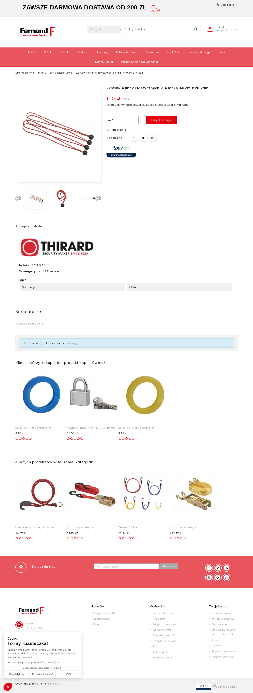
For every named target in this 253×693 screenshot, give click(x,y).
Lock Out (173, 52)
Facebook (209, 567)
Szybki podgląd (60, 373)
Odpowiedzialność (164, 635)
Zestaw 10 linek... (129, 527)
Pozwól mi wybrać (42, 674)
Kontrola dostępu (199, 52)
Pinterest (152, 137)
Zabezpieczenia (126, 52)
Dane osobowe (221, 613)
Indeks (24, 265)
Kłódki (48, 52)
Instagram (226, 577)
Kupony (216, 645)
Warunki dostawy (163, 613)
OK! (68, 674)
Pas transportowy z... (81, 527)
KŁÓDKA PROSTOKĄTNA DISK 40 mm (91, 427)
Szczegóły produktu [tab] (28, 226)
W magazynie (30, 271)
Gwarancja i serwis (164, 640)
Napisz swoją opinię (29, 323)
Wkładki (83, 52)
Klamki (64, 52)
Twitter (217, 567)
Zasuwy (102, 52)
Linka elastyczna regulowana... (35, 527)
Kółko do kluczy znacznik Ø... (34, 427)
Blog (96, 624)
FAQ (155, 646)
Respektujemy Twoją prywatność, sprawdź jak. (33, 662)
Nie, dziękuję (16, 674)
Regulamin (159, 618)
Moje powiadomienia (224, 651)
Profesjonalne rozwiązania (139, 62)
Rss (226, 567)
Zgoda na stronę (163, 657)
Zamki (32, 52)
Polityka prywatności (165, 624)
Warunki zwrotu (162, 629)
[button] (7, 686)
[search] (195, 29)
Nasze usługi (104, 62)
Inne (222, 52)
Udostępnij (134, 137)
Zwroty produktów (223, 618)
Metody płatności (163, 651)
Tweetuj (143, 137)
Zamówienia (219, 624)
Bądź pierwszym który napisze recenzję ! (51, 343)
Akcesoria (152, 52)
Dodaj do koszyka (161, 120)
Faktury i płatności (223, 656)
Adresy (216, 639)
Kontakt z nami (102, 618)
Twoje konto (217, 606)
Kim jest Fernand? (104, 613)
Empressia (54, 683)
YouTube (209, 577)
